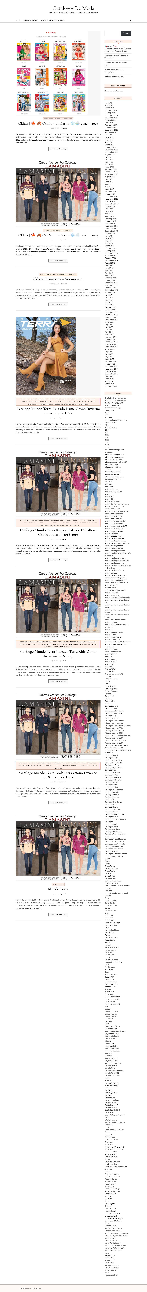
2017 (106, 425)
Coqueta (108, 891)
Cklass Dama (110, 871)
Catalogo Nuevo (111, 807)
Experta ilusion (111, 925)
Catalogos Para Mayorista (115, 844)
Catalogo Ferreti (111, 782)
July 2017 (108, 295)
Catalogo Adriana (111, 706)
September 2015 (111, 347)
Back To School (111, 679)
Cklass (107, 859)
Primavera (109, 1144)
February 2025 (111, 110)
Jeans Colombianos (112, 997)
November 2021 (111, 174)
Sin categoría (110, 1204)
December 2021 (111, 172)
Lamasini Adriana (111, 1011)
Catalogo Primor (111, 812)
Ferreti (107, 957)
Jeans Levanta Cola (112, 999)
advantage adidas (112, 474)
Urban (107, 1223)
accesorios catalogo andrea (115, 450)
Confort (108, 888)
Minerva (108, 1041)
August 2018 (110, 263)
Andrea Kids (109, 666)
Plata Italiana (110, 1137)
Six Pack (108, 1206)
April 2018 (109, 273)
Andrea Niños (110, 671)
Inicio (18, 20)
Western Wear (110, 1270)
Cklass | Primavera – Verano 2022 (58, 279)
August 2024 (110, 120)
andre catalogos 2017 (113, 492)
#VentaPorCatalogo (113, 408)
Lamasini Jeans (110, 1019)
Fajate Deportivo (111, 938)
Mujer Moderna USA (113, 1063)
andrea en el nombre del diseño (117, 598)
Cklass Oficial (110, 876)
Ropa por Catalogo (61, 523)
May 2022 (109, 162)
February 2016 (110, 337)
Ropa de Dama (111, 1179)
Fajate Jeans (110, 940)
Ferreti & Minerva (111, 960)
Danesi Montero (111, 910)
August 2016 (110, 322)
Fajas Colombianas (112, 930)
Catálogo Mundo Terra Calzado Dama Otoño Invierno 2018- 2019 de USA (58, 410)
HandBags (109, 970)
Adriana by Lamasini (112, 472)
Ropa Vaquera (110, 1194)
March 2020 (109, 216)
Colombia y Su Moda (113, 881)
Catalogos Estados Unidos (41, 399)
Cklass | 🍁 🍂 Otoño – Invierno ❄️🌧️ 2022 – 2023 (58, 123)
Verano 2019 (109, 1258)
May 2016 (108, 329)
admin (65, 128)
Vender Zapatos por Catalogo (67, 404)
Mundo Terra (63, 401)
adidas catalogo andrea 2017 (116, 462)
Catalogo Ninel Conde (113, 802)
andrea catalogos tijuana (114, 570)
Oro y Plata (109, 1112)
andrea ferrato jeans (113, 637)
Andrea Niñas (110, 669)
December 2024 (111, 115)
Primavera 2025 (111, 1157)
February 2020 (111, 219)
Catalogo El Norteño (113, 780)
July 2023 (109, 135)
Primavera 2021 (111, 1154)
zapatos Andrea (111, 1275)
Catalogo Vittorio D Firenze (115, 819)
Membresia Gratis (58, 520)
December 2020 (111, 196)
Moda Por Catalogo (112, 1051)
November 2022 (111, 150)
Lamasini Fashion (111, 1016)
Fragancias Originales (113, 962)
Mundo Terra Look (112, 1076)
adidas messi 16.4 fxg (113, 467)
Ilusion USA (109, 977)
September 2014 (111, 374)
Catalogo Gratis (111, 785)
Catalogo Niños (111, 805)
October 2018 (110, 258)
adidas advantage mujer (114, 457)
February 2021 (110, 192)
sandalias (108, 1196)
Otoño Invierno (111, 1120)
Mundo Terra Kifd (112, 1073)
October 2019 (110, 229)
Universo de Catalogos (114, 1218)
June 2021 (109, 182)
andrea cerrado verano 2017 (116, 575)
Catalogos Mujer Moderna (115, 839)
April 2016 (108, 332)
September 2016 (111, 320)
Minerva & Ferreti (111, 1043)
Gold (107, 965)
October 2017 (110, 288)
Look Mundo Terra (112, 1026)
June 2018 (109, 268)
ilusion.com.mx (110, 982)
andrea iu (108, 657)
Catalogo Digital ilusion (114, 768)
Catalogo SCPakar (112, 817)
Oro (106, 1088)
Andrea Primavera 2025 (114, 77)
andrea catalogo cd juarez (115, 541)
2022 (46, 119)
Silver (107, 1201)
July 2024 (109, 123)
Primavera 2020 (111, 1152)
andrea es (109, 630)
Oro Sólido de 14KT (112, 1110)
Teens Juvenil (110, 1209)
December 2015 (111, 342)
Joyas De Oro (110, 1002)
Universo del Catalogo (113, 1221)
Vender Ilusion (110, 1226)
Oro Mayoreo (110, 1098)
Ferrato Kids (109, 952)
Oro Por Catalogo (112, 1100)
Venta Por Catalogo (67, 274)
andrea (107, 494)
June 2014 (109, 379)
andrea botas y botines (114, 524)
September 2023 (111, 132)
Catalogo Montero (112, 797)
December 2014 (111, 366)
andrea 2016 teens (112, 501)
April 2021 (109, 187)
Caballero (108, 694)
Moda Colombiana (112, 1048)
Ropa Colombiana (112, 1174)
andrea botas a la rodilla (114, 506)
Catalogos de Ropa (112, 829)
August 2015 (110, 349)
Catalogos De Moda (73, 8)
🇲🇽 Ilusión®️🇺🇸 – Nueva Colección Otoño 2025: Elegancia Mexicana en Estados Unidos (117, 48)
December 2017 (111, 283)
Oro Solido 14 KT (111, 1105)
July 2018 (108, 265)
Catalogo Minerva (112, 795)
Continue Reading (58, 149)
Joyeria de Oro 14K (112, 1004)
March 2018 (109, 275)
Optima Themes (37, 1288)
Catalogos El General (113, 832)
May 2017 (108, 300)
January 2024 (110, 128)
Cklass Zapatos (110, 878)
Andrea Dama (110, 588)
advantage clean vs (112, 479)
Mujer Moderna (111, 1061)
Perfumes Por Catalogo (114, 1130)
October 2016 (110, 317)
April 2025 (109, 105)
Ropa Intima (109, 1186)
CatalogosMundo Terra (114, 856)
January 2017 (110, 310)
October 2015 (110, 344)
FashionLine (109, 942)
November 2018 (111, 256)
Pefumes (108, 1125)
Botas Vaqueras (111, 689)
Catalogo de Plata (112, 765)
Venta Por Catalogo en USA (52, 20)
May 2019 (108, 241)
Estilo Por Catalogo (112, 923)
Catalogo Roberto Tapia (114, 814)
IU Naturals (109, 992)
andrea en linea (111, 622)
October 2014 (110, 371)
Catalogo (108, 703)
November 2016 (111, 315)
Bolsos (107, 681)
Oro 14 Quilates (111, 1093)
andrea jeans (110, 659)
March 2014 (109, 384)
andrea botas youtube (114, 531)
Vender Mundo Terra (113, 1228)
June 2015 (109, 354)
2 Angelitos (109, 410)
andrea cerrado (111, 573)
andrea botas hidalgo (113, 519)
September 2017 (111, 290)
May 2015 (108, 357)
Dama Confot (110, 903)
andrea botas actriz (112, 509)
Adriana (108, 469)
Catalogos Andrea (112, 824)
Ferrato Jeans (110, 950)
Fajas (107, 928)
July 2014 (108, 376)
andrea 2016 (109, 499)
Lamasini (108, 1009)
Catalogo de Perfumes (114, 763)
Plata (107, 1132)
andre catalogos (111, 489)
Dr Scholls (109, 915)
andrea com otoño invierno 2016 (117, 583)
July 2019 (108, 236)
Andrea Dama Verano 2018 (115, 590)
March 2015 (109, 359)
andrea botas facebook (114, 514)
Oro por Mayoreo (111, 1103)
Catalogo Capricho (112, 718)
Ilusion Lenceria (111, 974)
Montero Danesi (111, 1058)
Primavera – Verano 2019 (114, 1147)
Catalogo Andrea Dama (114, 711)
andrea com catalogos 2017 (116, 580)
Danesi (107, 908)
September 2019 (111, 231)
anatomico (109, 487)
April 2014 (109, 381)
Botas (107, 684)
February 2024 (111, 125)
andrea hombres (111, 649)
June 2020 (109, 211)
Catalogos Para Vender (85, 399)
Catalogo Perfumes (112, 809)
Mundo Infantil (111, 1066)
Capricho (108, 699)
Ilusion (107, 972)
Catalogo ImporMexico (114, 790)
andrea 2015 (109, 496)
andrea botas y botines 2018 (116, 526)
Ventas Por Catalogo (63, 119)
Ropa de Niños (110, 1181)
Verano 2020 (110, 1260)
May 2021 (108, 184)
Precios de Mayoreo (78, 401)
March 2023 (109, 145)
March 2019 (109, 246)
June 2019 (109, 238)
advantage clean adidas (114, 477)
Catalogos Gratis (111, 836)
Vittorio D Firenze (112, 1265)
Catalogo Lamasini (112, 792)
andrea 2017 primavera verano (117, 504)
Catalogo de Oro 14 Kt (113, 760)
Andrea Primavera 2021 (114, 674)
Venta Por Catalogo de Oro (115, 1246)
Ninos (107, 1078)
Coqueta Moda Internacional (116, 893)
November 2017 (111, 285)
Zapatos (84, 404)
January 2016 (110, 339)
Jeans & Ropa (110, 994)
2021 (106, 437)
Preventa (108, 1142)
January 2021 (110, 194)
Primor (107, 1159)
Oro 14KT (108, 1095)
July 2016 (108, 325)
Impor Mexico (110, 987)
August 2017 (110, 293)
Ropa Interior (110, 1184)
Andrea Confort (111, 585)
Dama (107, 898)
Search (126, 33)
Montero (108, 1053)
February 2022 (111, 169)
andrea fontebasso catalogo (116, 644)
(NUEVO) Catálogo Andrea (115, 398)
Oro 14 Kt (108, 1090)
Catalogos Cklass (111, 827)
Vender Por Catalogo (113, 1231)
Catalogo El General (113, 777)
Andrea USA (109, 676)
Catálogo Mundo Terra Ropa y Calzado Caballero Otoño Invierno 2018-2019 (58, 532)
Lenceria (108, 1021)
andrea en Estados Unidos (115, 620)
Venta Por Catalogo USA (114, 1248)
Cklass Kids (109, 873)
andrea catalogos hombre (115, 558)
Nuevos (108, 1080)
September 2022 (111, 152)
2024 (107, 445)
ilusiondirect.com (111, 984)
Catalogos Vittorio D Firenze (116, 854)
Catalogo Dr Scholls (112, 772)
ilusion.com (109, 979)
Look (107, 1024)
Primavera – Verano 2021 (114, 1149)
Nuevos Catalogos (78, 641)
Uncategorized (51, 274)
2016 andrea (109, 418)
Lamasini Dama (111, 1014)
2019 (26, 399)
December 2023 (111, 130)
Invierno (108, 989)
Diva (106, 913)
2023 (51, 119)
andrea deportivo (112, 595)
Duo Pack (109, 918)
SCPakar (108, 1199)
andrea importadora (113, 652)
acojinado (108, 452)
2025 (107, 447)
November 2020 (111, 199)
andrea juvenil (110, 662)
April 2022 (109, 164)
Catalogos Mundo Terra (64, 399)
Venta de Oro (110, 1238)
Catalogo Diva (110, 770)
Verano (107, 1253)
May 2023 (109, 140)
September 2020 (112, 204)
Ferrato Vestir (110, 955)
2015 (106, 413)
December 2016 (111, 312)
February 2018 (110, 278)
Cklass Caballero (111, 869)
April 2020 (109, 214)
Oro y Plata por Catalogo (115, 1115)
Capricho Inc (110, 701)
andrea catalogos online (114, 563)
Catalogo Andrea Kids (113, 713)
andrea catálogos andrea (115, 551)
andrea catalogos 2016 (114, 548)
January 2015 (110, 364)
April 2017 (109, 302)
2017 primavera (111, 428)
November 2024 (111, 118)
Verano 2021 (109, 1263)
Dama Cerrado (110, 901)
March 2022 (109, 167)
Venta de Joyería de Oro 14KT (116, 1236)
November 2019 (111, 226)
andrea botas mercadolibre (115, 521)
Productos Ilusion (112, 1164)
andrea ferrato (110, 635)
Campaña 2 (109, 696)
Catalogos (109, 822)
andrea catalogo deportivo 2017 (117, 543)
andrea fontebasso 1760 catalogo (118, 642)
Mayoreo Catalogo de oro (115, 1031)
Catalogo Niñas (111, 800)
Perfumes (109, 1127)
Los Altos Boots (111, 1029)
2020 (107, 435)
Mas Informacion (31, 20)
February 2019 (110, 248)
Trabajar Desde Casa (113, 1213)
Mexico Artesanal (111, 1039)
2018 (22, 399)
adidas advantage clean (114, 455)
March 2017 (109, 305)
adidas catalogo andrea (114, 460)
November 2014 (111, 369)
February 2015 (110, 362)
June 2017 (109, 298)
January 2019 (110, 251)
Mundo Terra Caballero (114, 1071)
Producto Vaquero (112, 1162)
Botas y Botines (111, 691)
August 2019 (110, 233)
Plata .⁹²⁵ (108, 1135)
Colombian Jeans (111, 883)
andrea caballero (111, 533)
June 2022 (109, 159)
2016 (106, 415)
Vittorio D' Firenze (112, 1268)
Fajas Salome (110, 933)
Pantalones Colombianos (115, 1122)
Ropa (107, 1172)
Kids (55, 641)
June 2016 (109, 327)
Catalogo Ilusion (111, 787)
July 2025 (109, 103)
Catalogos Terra (49, 401)
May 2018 (108, 270)
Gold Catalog (110, 967)
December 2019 (111, 224)
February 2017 (110, 307)
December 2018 (111, 253)
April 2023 (109, 142)
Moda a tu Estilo (111, 1046)
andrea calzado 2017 (113, 536)
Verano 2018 (110, 1255)
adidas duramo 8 (111, 465)
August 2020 (110, 206)
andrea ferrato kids (112, 639)
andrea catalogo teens (114, 546)
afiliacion (108, 482)
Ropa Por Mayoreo (45, 404)
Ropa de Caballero (112, 1176)
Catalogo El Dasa (111, 775)
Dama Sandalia (111, 906)
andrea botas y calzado (114, 529)
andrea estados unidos (114, 632)
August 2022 (110, 155)
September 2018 (111, 261)
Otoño (107, 1117)
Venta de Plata (111, 1241)
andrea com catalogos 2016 (115, 578)
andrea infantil (110, 654)
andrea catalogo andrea (114, 538)
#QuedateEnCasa (112, 405)
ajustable (108, 484)
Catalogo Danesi (111, 755)
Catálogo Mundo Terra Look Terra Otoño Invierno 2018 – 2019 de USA (58, 774)
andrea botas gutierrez (114, 516)
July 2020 (109, 209)
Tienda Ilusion (110, 1211)
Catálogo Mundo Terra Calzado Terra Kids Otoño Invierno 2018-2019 (58, 653)
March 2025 (109, 108)
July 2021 (108, 179)
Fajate (107, 935)
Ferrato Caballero (112, 947)
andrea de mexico (112, 593)
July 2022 (109, 157)
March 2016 (109, 334)
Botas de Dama (111, 686)
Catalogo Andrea (111, 708)
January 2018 (110, 280)
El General (109, 920)
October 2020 (110, 201)
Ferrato (108, 945)
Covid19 (108, 896)
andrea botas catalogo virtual (116, 511)
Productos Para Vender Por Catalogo (36, 523)
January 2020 (110, 221)
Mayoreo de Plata (112, 1034)
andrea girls (109, 647)
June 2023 (109, 137)
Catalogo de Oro (111, 758)
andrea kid (109, 664)
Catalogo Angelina (112, 716)
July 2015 (108, 352)
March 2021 (109, 189)
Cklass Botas (110, 866)
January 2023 (110, 147)
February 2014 (111, 386)
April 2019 (109, 243)
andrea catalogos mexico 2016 (117, 561)
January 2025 (110, 113)
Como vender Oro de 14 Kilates (117, 886)
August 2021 (110, 177)
